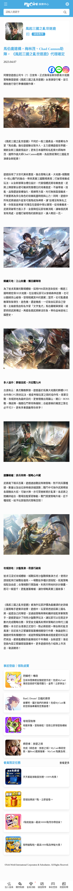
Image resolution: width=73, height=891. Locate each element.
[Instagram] (65, 69)
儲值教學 (38, 34)
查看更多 (64, 763)
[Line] (58, 69)
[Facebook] (51, 69)
